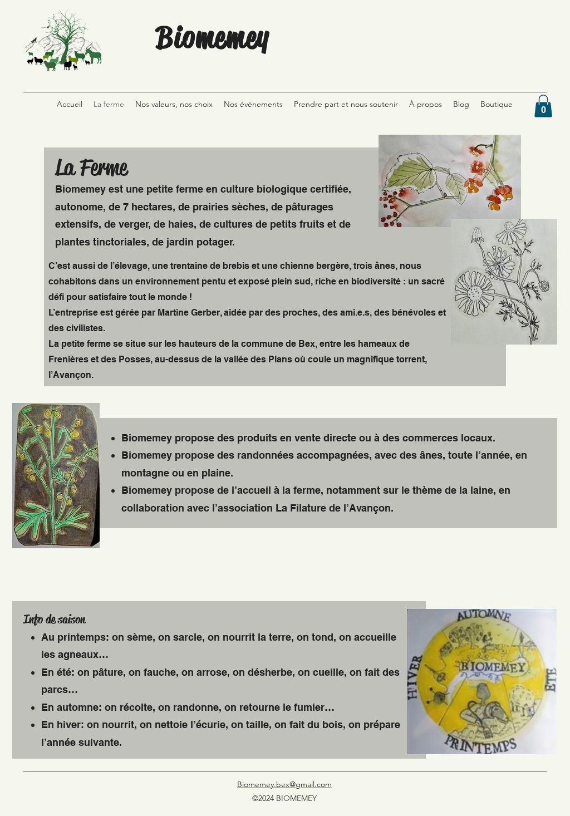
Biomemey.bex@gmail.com (284, 784)
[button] (543, 106)
